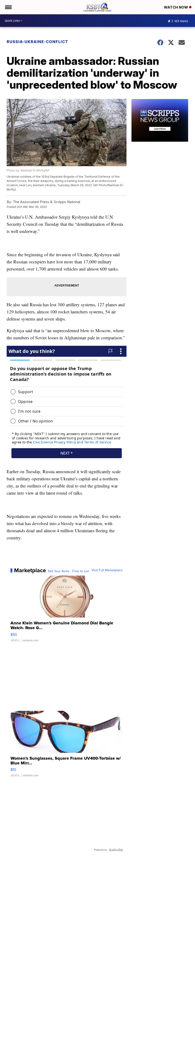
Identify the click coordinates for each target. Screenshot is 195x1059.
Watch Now (176, 7)
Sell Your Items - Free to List (68, 571)
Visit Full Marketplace (107, 570)
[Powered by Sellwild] (116, 850)
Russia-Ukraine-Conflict (37, 41)
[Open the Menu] (8, 7)
